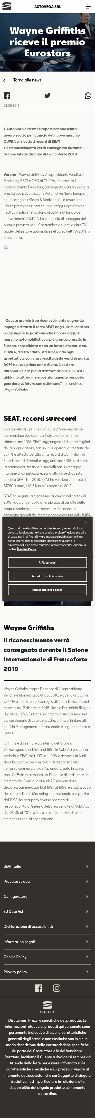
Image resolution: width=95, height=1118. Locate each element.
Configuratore (16, 896)
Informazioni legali (19, 942)
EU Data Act (13, 911)
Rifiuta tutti (47, 562)
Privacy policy (15, 972)
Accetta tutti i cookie (47, 576)
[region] (47, 559)
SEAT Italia (12, 866)
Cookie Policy (15, 957)
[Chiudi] (85, 522)
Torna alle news (27, 80)
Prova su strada (17, 881)
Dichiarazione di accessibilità (28, 926)
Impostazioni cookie (47, 589)
